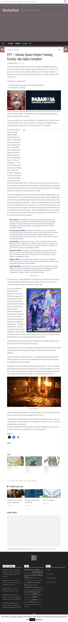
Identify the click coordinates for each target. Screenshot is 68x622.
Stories (10, 43)
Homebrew (28, 587)
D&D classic (28, 575)
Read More (38, 619)
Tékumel (17, 43)
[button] (16, 100)
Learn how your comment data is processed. (43, 549)
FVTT (36, 585)
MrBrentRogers (13, 63)
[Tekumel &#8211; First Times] (15, 461)
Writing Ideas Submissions (23, 1)
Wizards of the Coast (32, 604)
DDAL (34, 575)
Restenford (11, 10)
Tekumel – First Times (12, 467)
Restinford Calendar (11, 1)
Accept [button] (32, 619)
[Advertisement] (34, 28)
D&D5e (12, 480)
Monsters (26, 589)
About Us (33, 1)
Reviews (24, 43)
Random (26, 592)
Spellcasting (26, 599)
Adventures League (32, 570)
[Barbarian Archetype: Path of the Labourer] (52, 461)
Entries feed (50, 574)
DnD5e (30, 578)
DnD (26, 577)
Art (31, 572)
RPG (25, 480)
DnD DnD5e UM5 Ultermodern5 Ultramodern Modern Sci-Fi (33, 580)
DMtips (40, 575)
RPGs (39, 594)
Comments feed (51, 578)
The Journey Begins (48, 500)
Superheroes (39, 599)
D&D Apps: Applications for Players (12, 607)
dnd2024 (37, 578)
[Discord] (64, 10)
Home (3, 1)
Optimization (32, 589)
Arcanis (28, 572)
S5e (38, 597)
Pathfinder (37, 589)
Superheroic (26, 602)
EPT (17, 480)
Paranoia (21, 480)
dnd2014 (34, 578)
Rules (35, 597)
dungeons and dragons (34, 582)
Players (41, 589)
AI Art (41, 570)
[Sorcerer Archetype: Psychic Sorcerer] (33, 461)
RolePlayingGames (28, 594)
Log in (49, 570)
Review (32, 592)
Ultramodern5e (39, 602)
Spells (30, 599)
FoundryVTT (31, 585)
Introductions (37, 587)
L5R (41, 587)
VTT (30, 43)
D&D (3, 43)
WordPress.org (51, 582)
